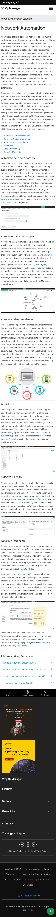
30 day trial (21, 646)
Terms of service (32, 869)
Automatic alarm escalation (16, 142)
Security (47, 869)
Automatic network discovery (17, 136)
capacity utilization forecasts (33, 499)
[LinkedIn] (21, 844)
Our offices (28, 885)
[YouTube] (34, 844)
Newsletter (29, 880)
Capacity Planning (12, 149)
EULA (18, 869)
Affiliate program (13, 880)
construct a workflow (10, 439)
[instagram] (28, 844)
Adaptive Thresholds (13, 152)
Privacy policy (27, 874)
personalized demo (39, 642)
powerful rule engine (10, 199)
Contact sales (44, 880)
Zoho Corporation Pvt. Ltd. (27, 906)
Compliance (11, 874)
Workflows (8, 145)
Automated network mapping (17, 139)
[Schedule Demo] (50, 911)
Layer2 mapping (39, 265)
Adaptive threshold (21, 574)
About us (8, 869)
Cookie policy (43, 874)
